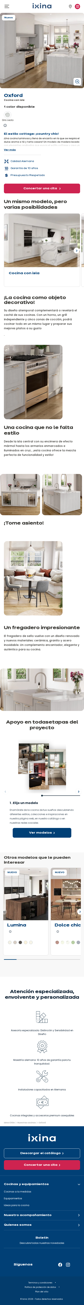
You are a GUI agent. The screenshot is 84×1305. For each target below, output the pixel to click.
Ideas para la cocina (16, 1205)
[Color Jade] (73, 942)
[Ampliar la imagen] (77, 81)
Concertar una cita (40, 188)
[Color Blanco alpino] (9, 942)
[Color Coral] (57, 942)
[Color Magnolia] (25, 942)
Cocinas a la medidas (17, 1191)
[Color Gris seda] (7, 115)
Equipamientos (13, 1198)
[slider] (42, 961)
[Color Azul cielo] (78, 942)
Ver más (10, 150)
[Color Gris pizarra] (20, 942)
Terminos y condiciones (40, 1282)
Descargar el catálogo (40, 1153)
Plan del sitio (42, 1291)
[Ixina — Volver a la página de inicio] (42, 5)
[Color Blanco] (62, 942)
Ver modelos (40, 832)
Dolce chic (68, 925)
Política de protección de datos (41, 1287)
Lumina (16, 925)
